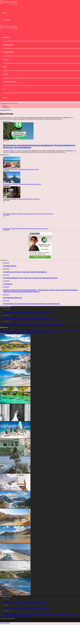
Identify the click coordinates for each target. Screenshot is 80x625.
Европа (5, 59)
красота (45, 330)
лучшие (49, 330)
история (40, 330)
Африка (5, 74)
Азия (5, 67)
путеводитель (30, 332)
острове (71, 330)
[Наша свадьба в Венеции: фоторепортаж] (15, 420)
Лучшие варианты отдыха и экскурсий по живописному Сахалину (22, 184)
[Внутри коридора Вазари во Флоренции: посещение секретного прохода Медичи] (15, 525)
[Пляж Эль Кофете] (15, 595)
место (62, 330)
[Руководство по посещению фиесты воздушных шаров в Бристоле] (15, 577)
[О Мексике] (15, 351)
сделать (45, 332)
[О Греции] (15, 368)
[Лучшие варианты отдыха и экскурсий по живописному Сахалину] (11, 182)
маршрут (58, 330)
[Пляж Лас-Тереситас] (15, 542)
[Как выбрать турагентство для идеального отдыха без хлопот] (11, 168)
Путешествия (8, 44)
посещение (8, 332)
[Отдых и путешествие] (8, 4)
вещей (8, 330)
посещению (15, 332)
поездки (2, 332)
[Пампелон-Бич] (15, 560)
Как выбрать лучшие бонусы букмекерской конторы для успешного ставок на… (26, 228)
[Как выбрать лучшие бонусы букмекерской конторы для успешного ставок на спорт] (11, 227)
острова (67, 330)
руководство (40, 332)
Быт (4, 89)
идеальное (35, 330)
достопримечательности (26, 330)
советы (49, 332)
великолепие (3, 330)
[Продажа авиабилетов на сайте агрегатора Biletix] (15, 490)
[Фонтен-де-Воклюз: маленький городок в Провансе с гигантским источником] (15, 455)
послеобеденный (21, 332)
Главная (2, 110)
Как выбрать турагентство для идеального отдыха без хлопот (21, 169)
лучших (54, 330)
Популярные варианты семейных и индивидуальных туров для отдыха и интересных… (28, 213)
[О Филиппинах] (15, 403)
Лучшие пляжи (8, 52)
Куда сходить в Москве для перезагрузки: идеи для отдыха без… (21, 199)
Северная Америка (10, 81)
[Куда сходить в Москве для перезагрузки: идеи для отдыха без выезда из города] (11, 197)
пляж (75, 329)
